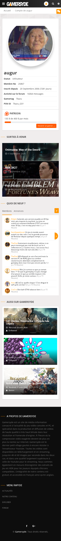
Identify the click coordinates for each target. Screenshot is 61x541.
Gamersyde (20, 531)
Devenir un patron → (46, 125)
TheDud (14, 243)
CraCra (14, 289)
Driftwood (15, 269)
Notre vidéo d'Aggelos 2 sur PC (23, 353)
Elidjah (14, 219)
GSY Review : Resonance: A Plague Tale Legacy (27, 322)
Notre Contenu (9, 496)
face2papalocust (18, 232)
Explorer (6, 502)
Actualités (7, 491)
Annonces (19, 211)
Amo (13, 282)
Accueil (7, 10)
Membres (7, 211)
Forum (5, 508)
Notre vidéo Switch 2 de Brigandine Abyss (28, 383)
